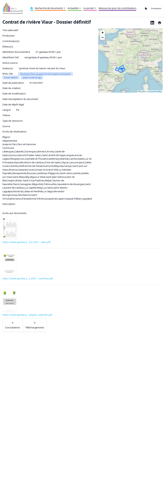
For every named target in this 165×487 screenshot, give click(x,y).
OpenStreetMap (155, 91)
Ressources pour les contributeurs (117, 8)
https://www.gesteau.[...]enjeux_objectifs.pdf (27, 314)
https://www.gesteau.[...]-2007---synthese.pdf (27, 278)
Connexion (156, 8)
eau (39, 77)
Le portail (88, 8)
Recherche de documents (49, 8)
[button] (102, 32)
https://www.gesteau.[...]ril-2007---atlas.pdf (26, 242)
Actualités (73, 8)
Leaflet (143, 91)
